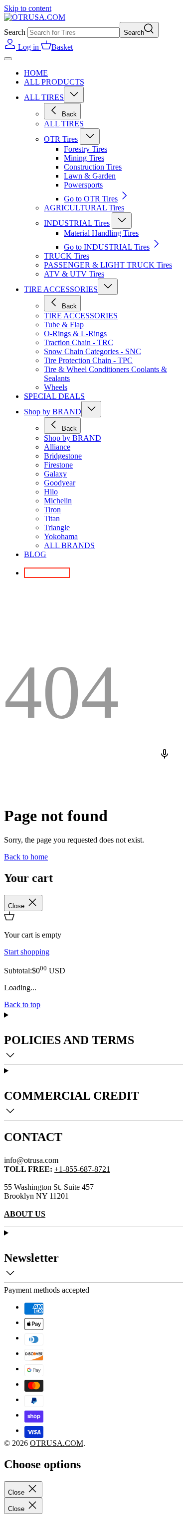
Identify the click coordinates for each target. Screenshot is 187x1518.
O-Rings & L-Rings (75, 333)
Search (14, 32)
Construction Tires (93, 167)
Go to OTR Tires (91, 198)
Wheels (55, 387)
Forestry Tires (85, 149)
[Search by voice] (168, 759)
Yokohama (61, 536)
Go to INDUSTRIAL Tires (107, 247)
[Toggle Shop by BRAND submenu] (91, 409)
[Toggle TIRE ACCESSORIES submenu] (108, 287)
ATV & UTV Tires (74, 274)
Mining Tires (84, 158)
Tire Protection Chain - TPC (88, 360)
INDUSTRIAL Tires (77, 223)
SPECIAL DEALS (54, 396)
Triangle (57, 527)
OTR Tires (61, 139)
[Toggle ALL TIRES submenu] (74, 95)
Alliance (57, 447)
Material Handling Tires (101, 233)
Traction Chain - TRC (78, 342)
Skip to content (27, 8)
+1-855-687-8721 (82, 1169)
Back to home (26, 857)
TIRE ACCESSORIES (61, 289)
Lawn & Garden (90, 176)
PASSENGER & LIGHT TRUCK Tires (108, 265)
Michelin (58, 500)
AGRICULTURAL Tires (84, 207)
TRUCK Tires (66, 256)
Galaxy (55, 474)
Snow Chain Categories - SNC (92, 351)
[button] (57, 47)
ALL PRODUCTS (54, 82)
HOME (36, 73)
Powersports (83, 185)
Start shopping (26, 952)
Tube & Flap (64, 324)
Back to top (22, 1004)
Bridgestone (63, 456)
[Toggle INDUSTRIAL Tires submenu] (122, 220)
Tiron (52, 509)
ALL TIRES (44, 97)
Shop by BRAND (52, 411)
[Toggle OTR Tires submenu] (90, 136)
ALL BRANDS (69, 545)
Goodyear (59, 482)
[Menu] (8, 58)
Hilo (51, 491)
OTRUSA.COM (56, 1443)
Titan (52, 518)
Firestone (58, 465)
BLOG (35, 554)
